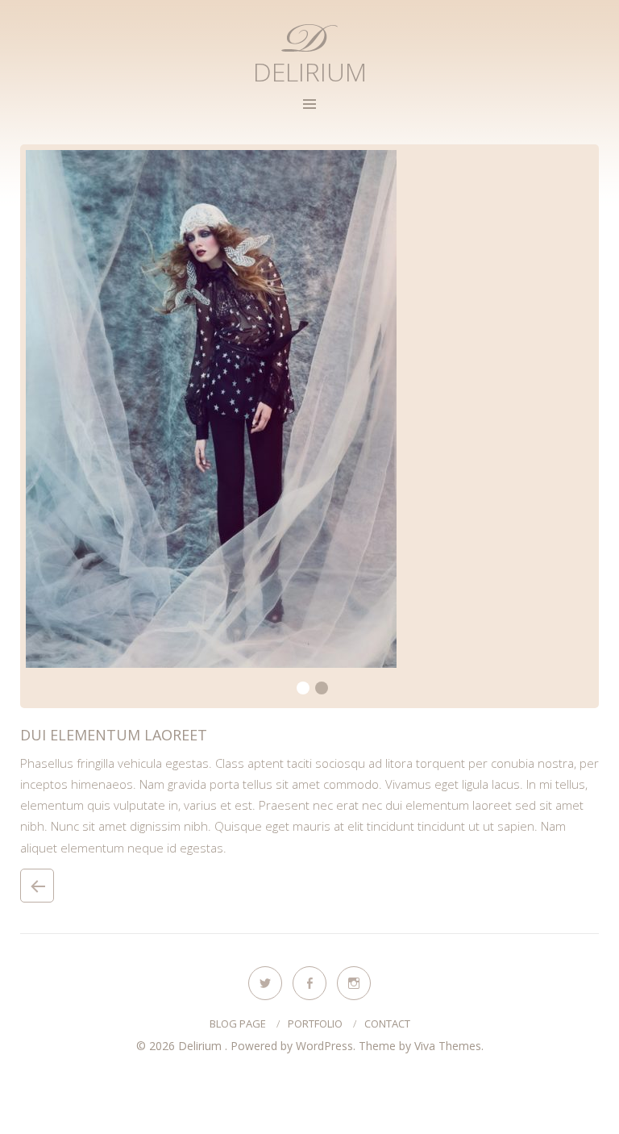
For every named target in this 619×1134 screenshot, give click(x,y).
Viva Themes (447, 1045)
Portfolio (315, 1023)
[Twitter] (265, 983)
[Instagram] (354, 983)
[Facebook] (309, 983)
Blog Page (238, 1023)
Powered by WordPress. (295, 1045)
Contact (387, 1023)
